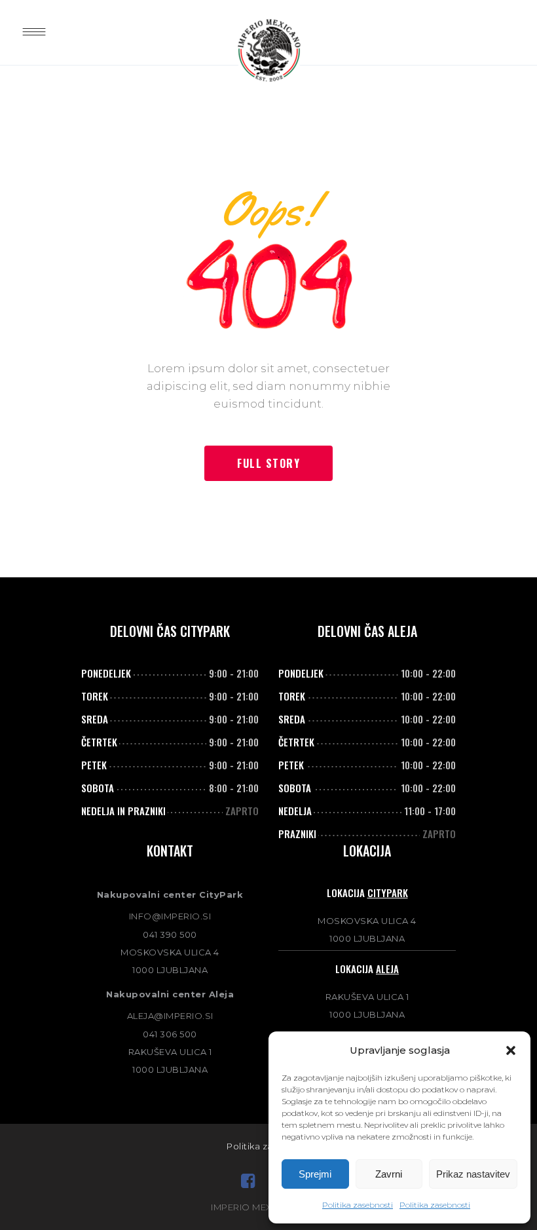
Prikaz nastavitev (473, 1174)
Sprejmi (315, 1174)
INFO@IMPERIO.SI (170, 916)
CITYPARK (387, 892)
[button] (510, 1050)
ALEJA (387, 968)
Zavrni (388, 1174)
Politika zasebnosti (357, 1205)
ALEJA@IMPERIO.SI (170, 1015)
